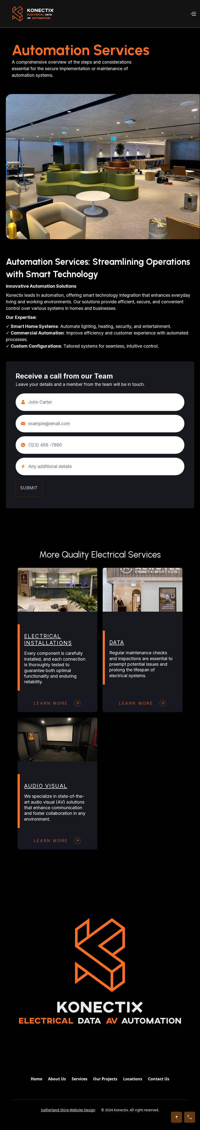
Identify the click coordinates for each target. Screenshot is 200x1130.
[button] (193, 13)
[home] (33, 14)
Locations (132, 1079)
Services (79, 1079)
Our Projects (105, 1079)
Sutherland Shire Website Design (68, 1110)
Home (36, 1079)
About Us (57, 1079)
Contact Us (158, 1079)
